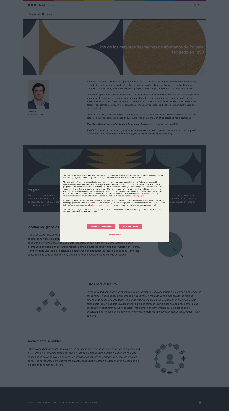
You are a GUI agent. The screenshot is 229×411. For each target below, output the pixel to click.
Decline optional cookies (101, 226)
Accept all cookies (130, 226)
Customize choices (114, 235)
